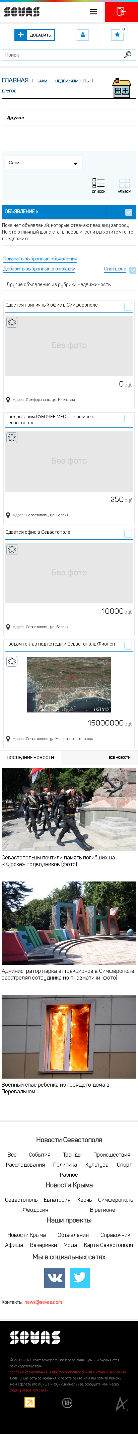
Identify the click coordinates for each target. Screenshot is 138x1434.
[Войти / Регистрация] (121, 12)
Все (12, 1155)
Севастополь (21, 1200)
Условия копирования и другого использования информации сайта (68, 1372)
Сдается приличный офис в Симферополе (51, 305)
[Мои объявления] (83, 35)
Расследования (25, 1165)
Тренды (72, 1155)
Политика (65, 1165)
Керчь (84, 1200)
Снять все (115, 269)
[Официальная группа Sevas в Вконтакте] (54, 1278)
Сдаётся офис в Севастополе (37, 532)
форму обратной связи (29, 1391)
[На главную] (20, 12)
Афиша (14, 1245)
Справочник (115, 1235)
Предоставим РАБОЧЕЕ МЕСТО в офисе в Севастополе (49, 420)
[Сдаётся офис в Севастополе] (69, 573)
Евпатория (57, 1200)
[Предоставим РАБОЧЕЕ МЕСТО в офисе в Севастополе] (69, 461)
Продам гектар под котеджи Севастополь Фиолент (61, 644)
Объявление (20, 212)
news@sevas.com (43, 1302)
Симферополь (115, 1200)
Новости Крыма (27, 1235)
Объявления (73, 1235)
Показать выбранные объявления (40, 259)
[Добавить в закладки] (11, 322)
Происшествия (111, 1155)
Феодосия (35, 1210)
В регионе (102, 1210)
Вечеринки (43, 1245)
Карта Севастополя (108, 1245)
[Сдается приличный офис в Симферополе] (69, 346)
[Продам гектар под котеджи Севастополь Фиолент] (69, 685)
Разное (69, 1175)
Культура (97, 1165)
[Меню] (52, 12)
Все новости (120, 758)
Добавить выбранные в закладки (39, 269)
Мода (70, 1245)
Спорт (124, 1165)
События (40, 1155)
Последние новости (30, 758)
